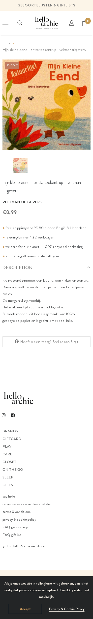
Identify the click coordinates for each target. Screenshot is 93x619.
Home (6, 43)
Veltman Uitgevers (22, 202)
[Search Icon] (19, 23)
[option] (46, 104)
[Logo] (46, 23)
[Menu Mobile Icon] (5, 23)
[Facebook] (12, 415)
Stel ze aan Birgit (66, 341)
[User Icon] (71, 23)
